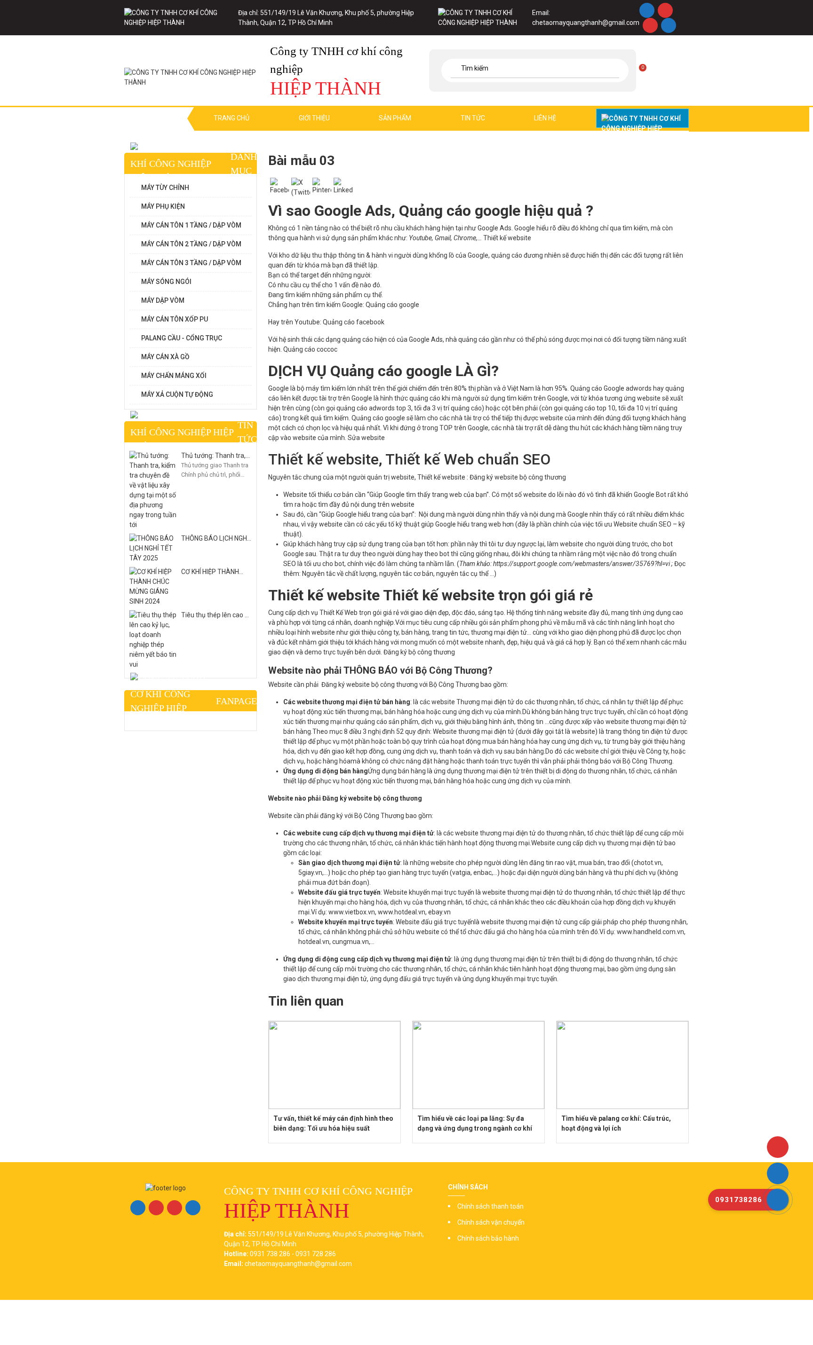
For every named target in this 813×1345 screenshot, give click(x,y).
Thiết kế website (507, 238)
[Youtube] (650, 25)
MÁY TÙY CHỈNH (165, 187)
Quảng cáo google (392, 304)
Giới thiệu (314, 118)
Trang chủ (231, 118)
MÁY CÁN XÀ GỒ (165, 357)
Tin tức (473, 118)
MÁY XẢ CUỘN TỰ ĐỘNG (177, 394)
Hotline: (642, 118)
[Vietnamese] (683, 69)
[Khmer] (660, 69)
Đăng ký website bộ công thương (518, 477)
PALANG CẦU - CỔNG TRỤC (181, 338)
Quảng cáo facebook (353, 322)
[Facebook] (646, 10)
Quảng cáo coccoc (310, 349)
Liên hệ (545, 118)
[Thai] (671, 69)
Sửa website (366, 437)
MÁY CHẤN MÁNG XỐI (174, 375)
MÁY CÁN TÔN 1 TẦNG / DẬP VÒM (191, 225)
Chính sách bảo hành (488, 1238)
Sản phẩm (395, 118)
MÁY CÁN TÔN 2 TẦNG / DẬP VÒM (191, 244)
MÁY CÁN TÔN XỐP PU (174, 319)
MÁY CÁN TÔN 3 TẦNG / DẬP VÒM (191, 263)
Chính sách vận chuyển (491, 1222)
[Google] (665, 10)
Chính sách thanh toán (490, 1206)
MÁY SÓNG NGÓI (166, 281)
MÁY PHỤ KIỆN (163, 206)
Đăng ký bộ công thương (419, 652)
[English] (649, 69)
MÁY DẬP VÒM (162, 300)
